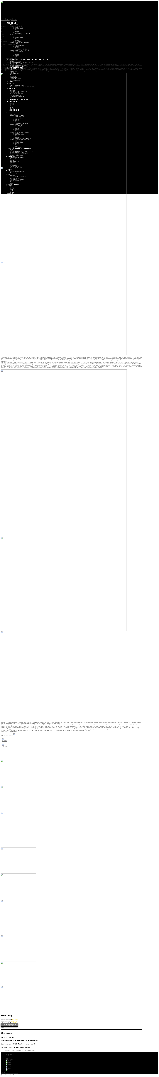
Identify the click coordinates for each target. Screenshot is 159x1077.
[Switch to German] (9, 1062)
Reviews (8, 1053)
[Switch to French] (8, 1066)
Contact (7, 1055)
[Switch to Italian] (8, 1064)
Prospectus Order (10, 1054)
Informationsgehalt (6, 1019)
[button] (9, 19)
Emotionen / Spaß (5, 1022)
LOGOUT (8, 1058)
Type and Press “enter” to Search (9, 1075)
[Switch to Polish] (8, 1068)
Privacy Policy (9, 1059)
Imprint (7, 1056)
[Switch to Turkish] (8, 1070)
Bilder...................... (5, 1021)
